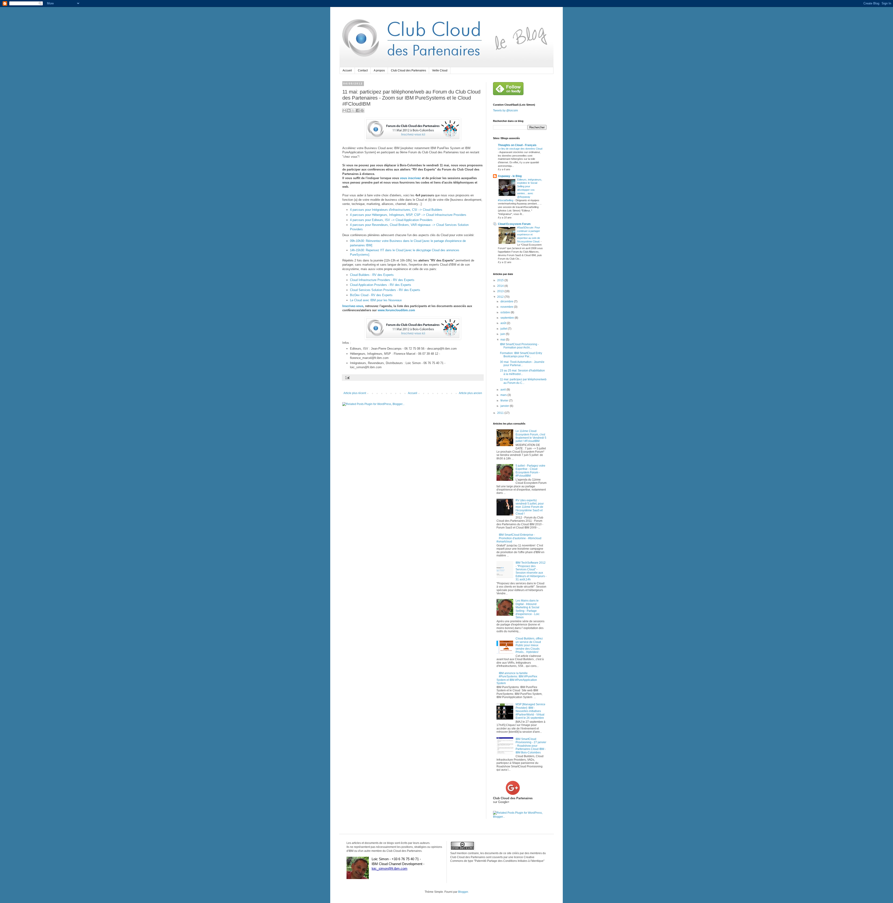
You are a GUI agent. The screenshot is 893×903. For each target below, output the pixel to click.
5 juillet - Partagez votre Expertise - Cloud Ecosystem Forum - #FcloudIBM (530, 470)
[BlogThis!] (349, 110)
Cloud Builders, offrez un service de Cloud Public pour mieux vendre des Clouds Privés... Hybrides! (529, 645)
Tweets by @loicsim (505, 110)
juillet (504, 328)
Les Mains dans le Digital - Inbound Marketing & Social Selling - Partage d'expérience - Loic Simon (528, 609)
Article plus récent (354, 393)
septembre (507, 317)
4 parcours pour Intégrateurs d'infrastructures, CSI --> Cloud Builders (396, 209)
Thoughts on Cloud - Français (517, 145)
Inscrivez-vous (352, 306)
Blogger (463, 891)
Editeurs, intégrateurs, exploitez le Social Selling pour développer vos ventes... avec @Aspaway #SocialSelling (520, 190)
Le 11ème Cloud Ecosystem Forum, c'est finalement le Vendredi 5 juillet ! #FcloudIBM (531, 436)
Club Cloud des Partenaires (408, 70)
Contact (363, 70)
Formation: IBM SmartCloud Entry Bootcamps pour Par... (521, 354)
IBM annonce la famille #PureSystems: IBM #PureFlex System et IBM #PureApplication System (516, 678)
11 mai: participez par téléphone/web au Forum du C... (523, 381)
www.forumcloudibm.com (396, 310)
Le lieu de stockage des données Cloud (520, 148)
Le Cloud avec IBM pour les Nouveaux (376, 300)
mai (503, 339)
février (504, 400)
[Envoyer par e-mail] (344, 110)
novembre (507, 306)
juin (503, 334)
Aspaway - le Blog (510, 176)
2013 (500, 291)
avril (503, 389)
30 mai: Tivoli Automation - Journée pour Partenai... (522, 363)
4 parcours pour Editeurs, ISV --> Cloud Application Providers (391, 220)
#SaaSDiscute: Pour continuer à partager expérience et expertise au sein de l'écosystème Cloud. (529, 234)
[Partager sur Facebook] (357, 110)
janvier (505, 406)
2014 (500, 286)
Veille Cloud (439, 70)
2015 (500, 280)
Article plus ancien (470, 393)
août (503, 323)
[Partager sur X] (353, 110)
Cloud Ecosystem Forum (514, 224)
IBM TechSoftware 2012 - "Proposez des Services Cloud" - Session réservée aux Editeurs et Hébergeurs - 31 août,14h (531, 571)
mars (503, 395)
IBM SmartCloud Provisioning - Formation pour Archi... (519, 346)
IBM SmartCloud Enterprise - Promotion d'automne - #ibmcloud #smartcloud (518, 538)
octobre (505, 312)
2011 (500, 413)
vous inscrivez (410, 178)
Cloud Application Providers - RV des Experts (380, 285)
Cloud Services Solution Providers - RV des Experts (385, 290)
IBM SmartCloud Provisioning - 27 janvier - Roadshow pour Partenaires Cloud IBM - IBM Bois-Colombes (531, 745)
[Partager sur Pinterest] (362, 110)
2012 (500, 296)
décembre (507, 301)
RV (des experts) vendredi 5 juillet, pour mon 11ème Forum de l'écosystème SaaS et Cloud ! (530, 507)
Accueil (347, 70)
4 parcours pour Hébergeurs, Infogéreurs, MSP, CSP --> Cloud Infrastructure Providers (408, 215)
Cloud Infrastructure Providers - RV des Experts (382, 280)
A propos (379, 70)
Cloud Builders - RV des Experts (372, 275)
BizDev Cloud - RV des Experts (371, 295)
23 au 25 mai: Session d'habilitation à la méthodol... (522, 372)
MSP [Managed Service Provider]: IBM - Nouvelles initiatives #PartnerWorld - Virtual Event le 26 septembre (530, 711)
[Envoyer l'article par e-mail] (347, 377)
